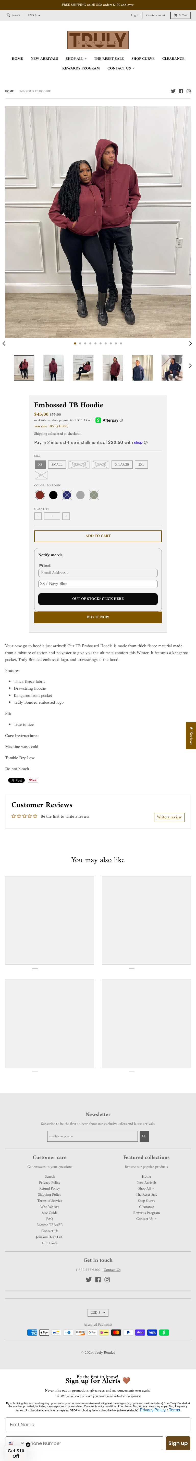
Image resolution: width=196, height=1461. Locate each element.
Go (144, 1136)
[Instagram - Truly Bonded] (188, 91)
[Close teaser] (28, 1444)
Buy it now (98, 617)
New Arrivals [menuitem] (44, 58)
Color (47, 485)
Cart (183, 15)
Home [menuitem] (17, 58)
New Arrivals (146, 1182)
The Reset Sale (146, 1194)
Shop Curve (146, 1200)
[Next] (190, 343)
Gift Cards (49, 1243)
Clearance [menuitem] (173, 58)
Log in (135, 15)
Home (9, 91)
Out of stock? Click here (98, 599)
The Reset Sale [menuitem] (109, 58)
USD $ (32, 15)
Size (37, 455)
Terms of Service (49, 1200)
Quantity (41, 509)
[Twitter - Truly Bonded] (173, 91)
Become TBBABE (49, 1225)
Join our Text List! (49, 1237)
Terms (174, 1410)
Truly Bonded (105, 1352)
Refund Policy (49, 1188)
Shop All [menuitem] (74, 58)
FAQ (49, 1219)
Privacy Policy (49, 1182)
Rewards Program (146, 1213)
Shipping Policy (49, 1194)
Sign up (178, 1443)
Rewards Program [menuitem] (81, 68)
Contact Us (49, 1231)
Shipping (40, 433)
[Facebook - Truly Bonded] (181, 91)
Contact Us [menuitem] (119, 68)
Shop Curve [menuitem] (143, 58)
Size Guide (49, 1213)
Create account (155, 15)
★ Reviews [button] (191, 735)
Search (50, 1176)
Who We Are (49, 1207)
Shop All (144, 1188)
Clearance (146, 1207)
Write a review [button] (169, 817)
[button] (16, 1453)
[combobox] (15, 1443)
